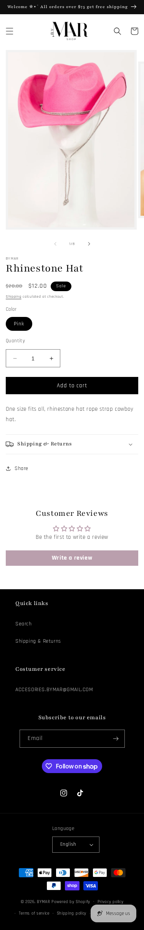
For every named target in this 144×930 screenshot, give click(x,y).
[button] (9, 31)
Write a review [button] (72, 558)
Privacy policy (111, 902)
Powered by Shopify (70, 901)
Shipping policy (72, 913)
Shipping (14, 296)
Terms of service (34, 913)
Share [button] (21, 468)
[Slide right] (89, 243)
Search (23, 623)
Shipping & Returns (38, 641)
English (68, 844)
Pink (19, 323)
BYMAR (43, 901)
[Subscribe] (116, 739)
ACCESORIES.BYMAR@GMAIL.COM (54, 689)
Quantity (15, 341)
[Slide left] (55, 243)
